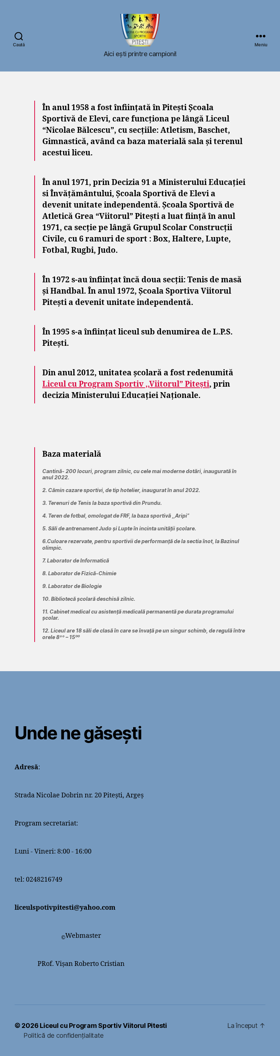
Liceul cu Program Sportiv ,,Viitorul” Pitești (125, 384)
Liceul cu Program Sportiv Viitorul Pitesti (103, 1025)
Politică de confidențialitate (63, 1035)
